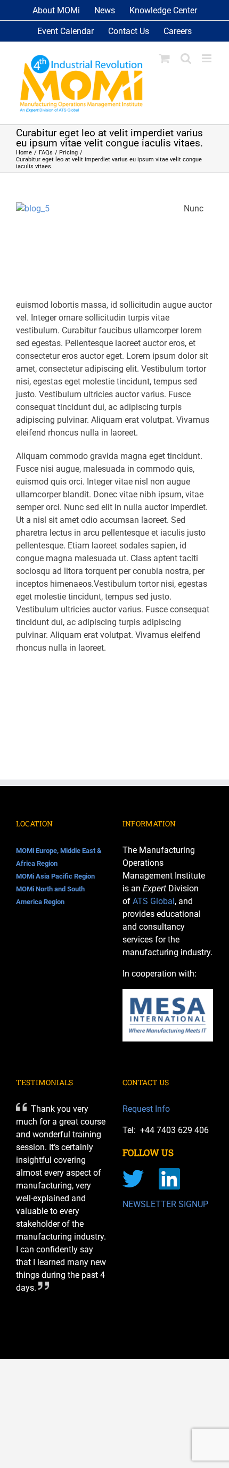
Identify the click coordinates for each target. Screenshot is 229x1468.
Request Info (146, 1109)
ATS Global (154, 901)
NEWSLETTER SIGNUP (165, 1204)
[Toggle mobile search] (186, 58)
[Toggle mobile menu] (207, 58)
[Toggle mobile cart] (164, 58)
